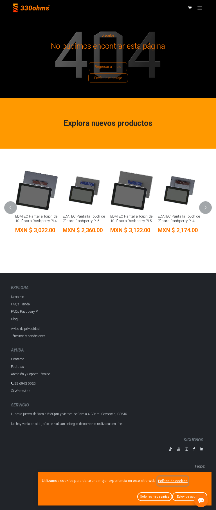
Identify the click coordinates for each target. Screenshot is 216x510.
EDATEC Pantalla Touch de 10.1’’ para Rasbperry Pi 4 (36, 218)
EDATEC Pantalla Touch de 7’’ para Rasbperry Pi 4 (179, 218)
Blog (14, 319)
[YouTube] (178, 449)
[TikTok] (170, 449)
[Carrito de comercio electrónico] (189, 8)
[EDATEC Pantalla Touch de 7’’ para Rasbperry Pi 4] (179, 190)
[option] (108, 207)
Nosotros (17, 297)
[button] (14, 207)
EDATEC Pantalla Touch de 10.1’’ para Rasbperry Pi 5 (131, 218)
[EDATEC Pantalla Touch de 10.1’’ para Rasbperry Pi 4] (36, 190)
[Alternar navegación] (200, 8)
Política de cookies (173, 481)
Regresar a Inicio (108, 67)
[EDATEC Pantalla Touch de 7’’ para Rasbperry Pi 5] (84, 190)
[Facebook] (194, 449)
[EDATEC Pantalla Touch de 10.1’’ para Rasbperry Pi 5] (131, 190)
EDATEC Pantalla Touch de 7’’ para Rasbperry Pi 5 (84, 218)
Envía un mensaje (108, 78)
